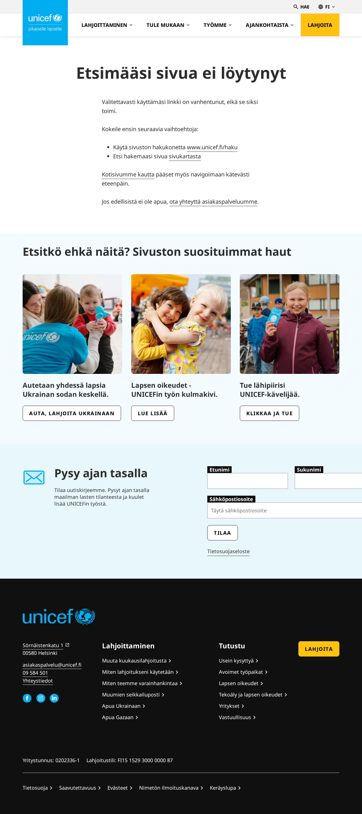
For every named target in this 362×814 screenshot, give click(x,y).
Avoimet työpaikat (241, 671)
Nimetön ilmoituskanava (169, 787)
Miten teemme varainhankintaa (140, 683)
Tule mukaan (165, 25)
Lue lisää (153, 413)
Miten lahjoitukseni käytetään (138, 671)
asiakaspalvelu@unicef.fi (52, 664)
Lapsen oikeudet (238, 683)
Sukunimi (309, 469)
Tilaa (222, 532)
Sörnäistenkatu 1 (43, 645)
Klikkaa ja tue (269, 413)
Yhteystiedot (38, 680)
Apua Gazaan (117, 717)
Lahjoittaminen (104, 25)
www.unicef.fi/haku (212, 147)
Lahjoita (320, 25)
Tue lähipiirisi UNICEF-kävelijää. (270, 389)
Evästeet (117, 787)
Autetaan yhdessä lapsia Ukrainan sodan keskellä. (66, 389)
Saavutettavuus (77, 787)
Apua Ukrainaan (121, 705)
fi (327, 7)
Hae (304, 7)
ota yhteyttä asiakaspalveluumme (213, 201)
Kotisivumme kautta (128, 174)
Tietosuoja (35, 787)
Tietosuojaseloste (228, 551)
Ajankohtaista (267, 25)
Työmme (215, 25)
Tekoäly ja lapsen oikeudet (251, 694)
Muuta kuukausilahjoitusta (134, 660)
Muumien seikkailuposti (131, 694)
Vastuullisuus (235, 717)
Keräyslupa (223, 787)
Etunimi (219, 469)
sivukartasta (185, 156)
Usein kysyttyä (236, 660)
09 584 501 (35, 672)
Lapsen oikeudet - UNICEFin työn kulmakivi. (174, 389)
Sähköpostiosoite (231, 499)
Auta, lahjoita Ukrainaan (72, 413)
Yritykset (229, 705)
